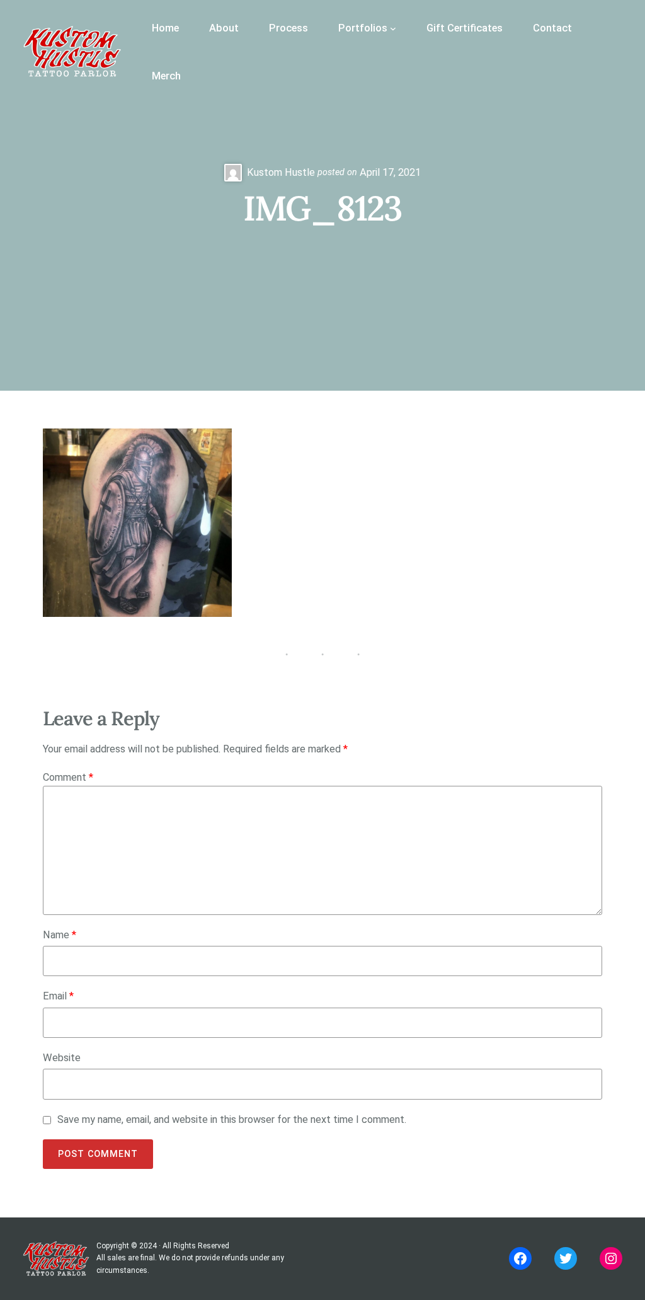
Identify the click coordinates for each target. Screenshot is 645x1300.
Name (59, 935)
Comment (68, 777)
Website (62, 1058)
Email (58, 996)
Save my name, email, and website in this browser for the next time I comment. (231, 1119)
